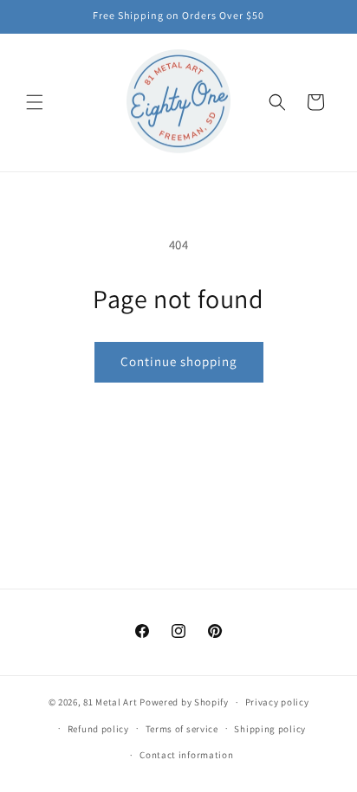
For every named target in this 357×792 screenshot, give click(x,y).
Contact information (186, 755)
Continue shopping (178, 361)
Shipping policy (270, 729)
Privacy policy (277, 702)
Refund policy (98, 729)
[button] (35, 102)
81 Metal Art (110, 702)
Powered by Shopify (184, 702)
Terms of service (182, 729)
